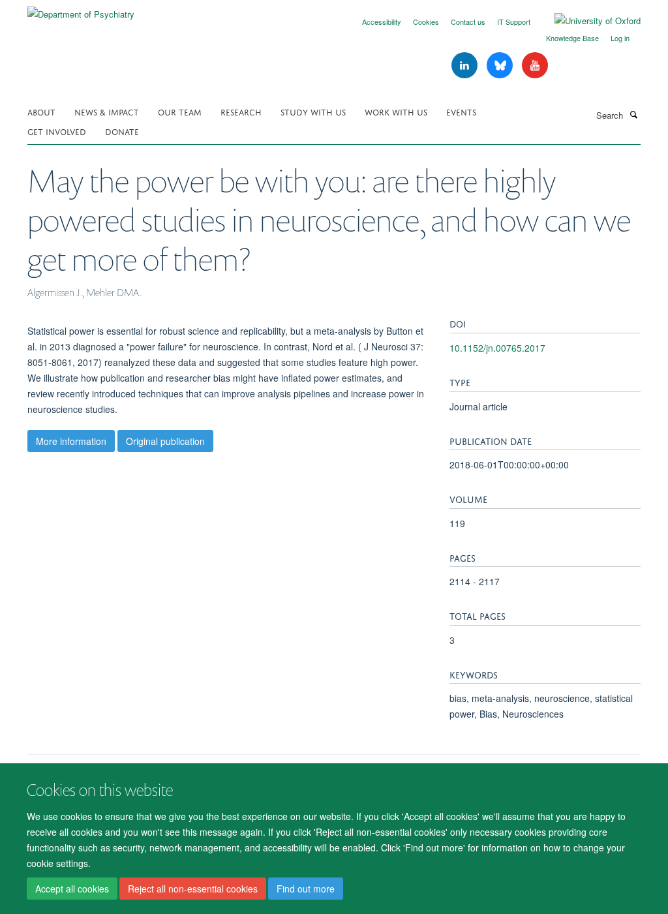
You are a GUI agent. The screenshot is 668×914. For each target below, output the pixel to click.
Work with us (396, 111)
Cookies (426, 21)
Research (241, 111)
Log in (620, 38)
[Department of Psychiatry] (80, 9)
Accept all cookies (72, 888)
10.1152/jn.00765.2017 (497, 347)
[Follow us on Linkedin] (465, 65)
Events (461, 111)
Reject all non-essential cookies (193, 888)
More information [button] (71, 441)
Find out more (306, 888)
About (41, 111)
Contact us (468, 21)
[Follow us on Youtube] (535, 65)
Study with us (313, 111)
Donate (122, 131)
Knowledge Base (572, 38)
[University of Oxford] (588, 21)
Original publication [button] (165, 441)
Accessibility (381, 21)
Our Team (180, 111)
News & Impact (106, 111)
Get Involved (56, 131)
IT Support (513, 21)
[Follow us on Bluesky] (501, 65)
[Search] (633, 114)
